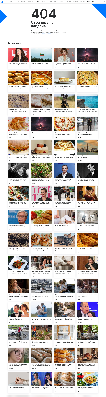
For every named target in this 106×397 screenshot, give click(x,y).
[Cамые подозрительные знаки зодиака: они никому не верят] (87, 220)
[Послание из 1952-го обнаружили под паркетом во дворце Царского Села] (18, 105)
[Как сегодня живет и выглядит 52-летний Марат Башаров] (64, 174)
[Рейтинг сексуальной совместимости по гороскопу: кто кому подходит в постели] (64, 290)
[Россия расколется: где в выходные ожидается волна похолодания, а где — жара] (64, 105)
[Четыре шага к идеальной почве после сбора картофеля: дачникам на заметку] (18, 243)
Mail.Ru (2, 395)
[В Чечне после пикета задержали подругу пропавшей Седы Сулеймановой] (18, 359)
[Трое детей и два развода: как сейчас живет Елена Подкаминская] (64, 58)
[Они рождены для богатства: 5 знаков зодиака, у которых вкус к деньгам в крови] (18, 290)
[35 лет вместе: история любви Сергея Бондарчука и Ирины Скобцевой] (18, 174)
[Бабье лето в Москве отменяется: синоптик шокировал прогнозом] (87, 128)
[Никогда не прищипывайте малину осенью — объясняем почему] (41, 174)
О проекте (49, 395)
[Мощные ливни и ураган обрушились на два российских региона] (18, 336)
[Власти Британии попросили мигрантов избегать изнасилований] (87, 151)
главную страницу (46, 33)
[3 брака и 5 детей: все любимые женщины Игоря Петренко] (18, 313)
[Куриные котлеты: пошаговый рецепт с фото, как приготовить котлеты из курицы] (41, 220)
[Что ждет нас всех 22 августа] (41, 128)
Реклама (13, 395)
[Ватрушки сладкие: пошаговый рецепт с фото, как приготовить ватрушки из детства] (41, 243)
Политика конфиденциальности (72, 395)
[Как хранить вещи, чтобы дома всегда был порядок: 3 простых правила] (64, 336)
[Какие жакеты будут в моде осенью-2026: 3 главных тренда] (64, 313)
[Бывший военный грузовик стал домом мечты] (64, 243)
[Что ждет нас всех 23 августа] (87, 58)
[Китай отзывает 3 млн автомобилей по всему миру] (41, 290)
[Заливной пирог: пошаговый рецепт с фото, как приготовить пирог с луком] (18, 151)
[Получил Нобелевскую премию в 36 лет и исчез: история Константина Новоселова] (87, 267)
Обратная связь (100, 395)
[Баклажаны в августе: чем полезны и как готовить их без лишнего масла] (18, 267)
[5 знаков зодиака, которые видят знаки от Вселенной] (87, 290)
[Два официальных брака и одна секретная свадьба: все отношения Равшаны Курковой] (18, 58)
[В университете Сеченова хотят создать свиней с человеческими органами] (41, 359)
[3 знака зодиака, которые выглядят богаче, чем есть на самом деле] (87, 336)
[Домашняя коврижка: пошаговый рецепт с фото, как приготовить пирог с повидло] (64, 151)
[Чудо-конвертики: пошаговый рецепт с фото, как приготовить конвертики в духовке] (18, 81)
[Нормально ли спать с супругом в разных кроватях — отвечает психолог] (41, 267)
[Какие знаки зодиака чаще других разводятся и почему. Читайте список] (18, 382)
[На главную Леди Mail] (5, 1)
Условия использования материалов (88, 395)
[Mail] (2, 1)
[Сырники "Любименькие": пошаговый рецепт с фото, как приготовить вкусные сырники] (18, 128)
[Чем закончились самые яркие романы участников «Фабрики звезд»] (41, 382)
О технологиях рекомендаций (58, 395)
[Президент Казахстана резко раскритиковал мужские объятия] (18, 220)
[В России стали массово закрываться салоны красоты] (64, 220)
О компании (8, 395)
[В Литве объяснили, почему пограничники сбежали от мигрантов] (41, 58)
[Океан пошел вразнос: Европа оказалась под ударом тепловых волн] (87, 105)
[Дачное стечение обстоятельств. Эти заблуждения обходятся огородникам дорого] (41, 336)
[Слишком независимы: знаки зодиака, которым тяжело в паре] (41, 313)
